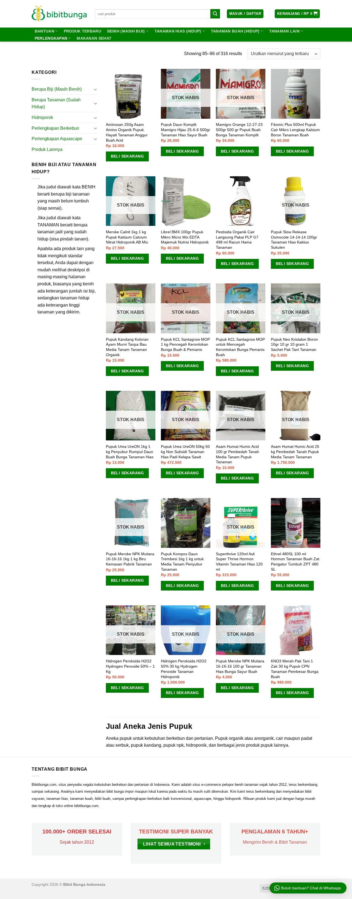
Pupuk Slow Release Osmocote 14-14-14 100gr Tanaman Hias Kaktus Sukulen (294, 240)
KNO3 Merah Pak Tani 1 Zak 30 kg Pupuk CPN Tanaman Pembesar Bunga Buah (294, 669)
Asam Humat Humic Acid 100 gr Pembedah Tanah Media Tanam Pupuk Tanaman (237, 454)
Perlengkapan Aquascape (57, 138)
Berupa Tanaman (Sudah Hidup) (56, 103)
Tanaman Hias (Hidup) (178, 31)
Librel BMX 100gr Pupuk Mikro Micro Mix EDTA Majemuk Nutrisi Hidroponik (185, 237)
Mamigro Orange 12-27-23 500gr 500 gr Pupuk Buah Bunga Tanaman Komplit (239, 129)
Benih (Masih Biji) (126, 31)
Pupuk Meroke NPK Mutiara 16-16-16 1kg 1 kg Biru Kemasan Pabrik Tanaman (130, 559)
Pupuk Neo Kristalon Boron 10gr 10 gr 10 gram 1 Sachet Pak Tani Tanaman (294, 344)
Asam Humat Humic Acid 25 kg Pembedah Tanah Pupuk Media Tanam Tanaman (295, 451)
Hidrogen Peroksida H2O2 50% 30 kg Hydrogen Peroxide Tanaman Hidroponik (184, 669)
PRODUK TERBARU (82, 31)
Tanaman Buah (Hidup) (235, 31)
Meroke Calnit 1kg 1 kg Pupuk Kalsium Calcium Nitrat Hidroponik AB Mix (127, 237)
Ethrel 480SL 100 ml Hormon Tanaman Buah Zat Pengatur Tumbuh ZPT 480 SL (295, 562)
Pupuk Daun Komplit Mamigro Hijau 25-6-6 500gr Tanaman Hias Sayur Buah (185, 129)
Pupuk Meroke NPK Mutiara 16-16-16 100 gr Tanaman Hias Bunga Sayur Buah (240, 666)
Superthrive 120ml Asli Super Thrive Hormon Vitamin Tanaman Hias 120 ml (239, 562)
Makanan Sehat (94, 38)
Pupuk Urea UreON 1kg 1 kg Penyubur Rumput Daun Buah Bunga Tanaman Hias (129, 451)
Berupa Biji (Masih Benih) (57, 89)
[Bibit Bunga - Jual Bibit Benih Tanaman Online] (59, 14)
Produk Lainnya (47, 149)
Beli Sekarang (127, 156)
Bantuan (44, 31)
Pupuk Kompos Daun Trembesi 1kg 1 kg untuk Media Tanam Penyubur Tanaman (182, 562)
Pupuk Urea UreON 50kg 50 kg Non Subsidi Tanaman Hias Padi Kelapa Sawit (185, 451)
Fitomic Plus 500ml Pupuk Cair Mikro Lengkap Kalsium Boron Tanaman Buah (295, 129)
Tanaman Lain (284, 31)
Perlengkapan (51, 38)
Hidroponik (42, 117)
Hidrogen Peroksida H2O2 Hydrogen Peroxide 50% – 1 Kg (130, 666)
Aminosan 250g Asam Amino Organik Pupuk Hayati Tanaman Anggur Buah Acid (127, 132)
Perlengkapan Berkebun (55, 128)
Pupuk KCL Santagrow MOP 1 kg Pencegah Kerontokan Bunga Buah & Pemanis (185, 344)
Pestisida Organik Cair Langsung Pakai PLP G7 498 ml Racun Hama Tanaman (237, 240)
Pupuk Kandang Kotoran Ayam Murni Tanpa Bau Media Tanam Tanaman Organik (127, 347)
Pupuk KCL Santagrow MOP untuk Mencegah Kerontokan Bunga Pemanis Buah (240, 347)
